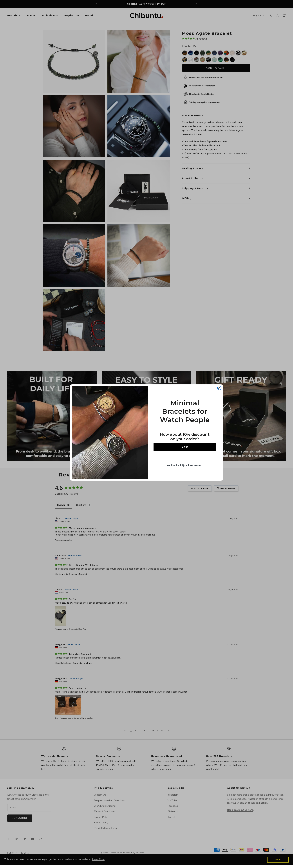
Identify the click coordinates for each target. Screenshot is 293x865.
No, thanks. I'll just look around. (184, 465)
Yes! (184, 447)
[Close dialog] (219, 388)
